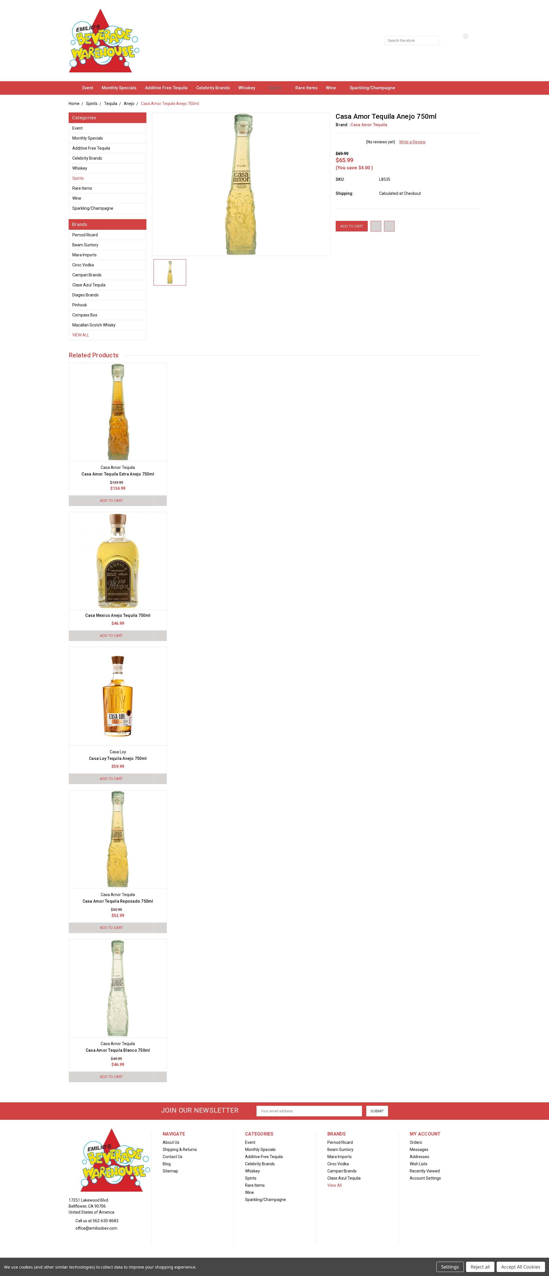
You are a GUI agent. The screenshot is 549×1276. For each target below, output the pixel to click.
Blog (167, 1164)
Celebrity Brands (213, 87)
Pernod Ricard (85, 235)
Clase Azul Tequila (89, 285)
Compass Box (84, 315)
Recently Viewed (425, 1171)
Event (87, 87)
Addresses (419, 1156)
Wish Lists (418, 1164)
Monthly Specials (119, 87)
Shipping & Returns (180, 1149)
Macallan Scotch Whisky (94, 325)
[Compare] (461, 41)
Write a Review (412, 142)
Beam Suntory (85, 245)
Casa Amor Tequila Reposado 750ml (118, 901)
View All (80, 335)
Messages (419, 1149)
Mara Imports (84, 255)
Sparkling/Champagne (373, 87)
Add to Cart (111, 500)
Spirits (276, 87)
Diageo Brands (85, 295)
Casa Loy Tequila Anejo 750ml (118, 758)
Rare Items (306, 87)
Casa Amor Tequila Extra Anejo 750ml (117, 474)
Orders (416, 1142)
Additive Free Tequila (166, 87)
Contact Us (172, 1156)
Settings (450, 1267)
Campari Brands (87, 275)
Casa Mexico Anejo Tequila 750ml (117, 615)
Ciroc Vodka (83, 265)
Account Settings (425, 1178)
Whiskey (247, 87)
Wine (331, 87)
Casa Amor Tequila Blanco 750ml (118, 1050)
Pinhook (79, 305)
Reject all (480, 1267)
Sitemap (170, 1171)
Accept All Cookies (520, 1267)
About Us (171, 1142)
